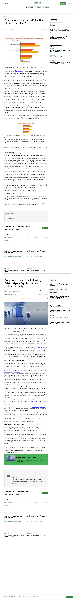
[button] (5, 3)
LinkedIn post (39, 347)
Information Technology (37, 10)
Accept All (69, 596)
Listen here (14, 65)
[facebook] (22, 33)
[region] (37, 596)
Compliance (47, 10)
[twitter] (26, 33)
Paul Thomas (7, 29)
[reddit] (28, 33)
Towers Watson (18, 71)
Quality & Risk (55, 10)
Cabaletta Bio (17, 372)
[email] (30, 33)
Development (27, 10)
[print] (47, 33)
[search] (7, 3)
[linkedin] (24, 33)
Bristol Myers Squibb (12, 366)
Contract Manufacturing (9, 276)
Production (19, 10)
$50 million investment (33, 401)
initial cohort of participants (38, 407)
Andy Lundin (7, 294)
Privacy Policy (35, 596)
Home (5, 16)
